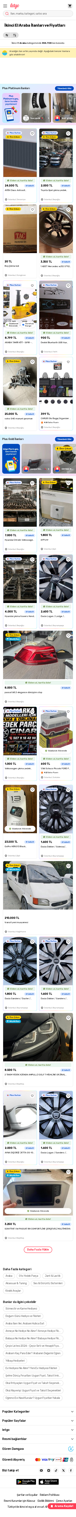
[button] (5, 6)
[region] (39, 108)
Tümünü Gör (64, 88)
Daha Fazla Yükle (38, 1249)
